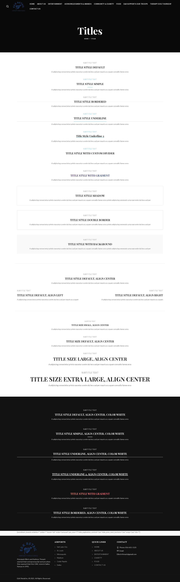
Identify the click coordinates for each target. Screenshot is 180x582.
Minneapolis (61, 554)
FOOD (96, 561)
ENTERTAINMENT (101, 554)
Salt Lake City (62, 547)
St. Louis (60, 551)
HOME (96, 547)
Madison (60, 558)
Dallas (59, 565)
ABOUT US (98, 551)
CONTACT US (100, 565)
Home (86, 38)
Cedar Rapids (62, 561)
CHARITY (98, 558)
